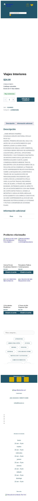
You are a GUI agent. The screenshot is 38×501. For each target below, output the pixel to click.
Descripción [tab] (10, 123)
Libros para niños (14, 343)
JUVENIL (27, 343)
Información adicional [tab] (24, 123)
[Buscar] (10, 15)
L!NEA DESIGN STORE (24, 351)
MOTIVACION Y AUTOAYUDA (19, 355)
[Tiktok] (26, 379)
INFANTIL (24, 347)
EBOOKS (13, 347)
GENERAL (10, 351)
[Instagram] (19, 379)
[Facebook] (11, 379)
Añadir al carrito (26, 99)
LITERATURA (15, 110)
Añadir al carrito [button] (11, 272)
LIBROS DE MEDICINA (19, 360)
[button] (5, 13)
